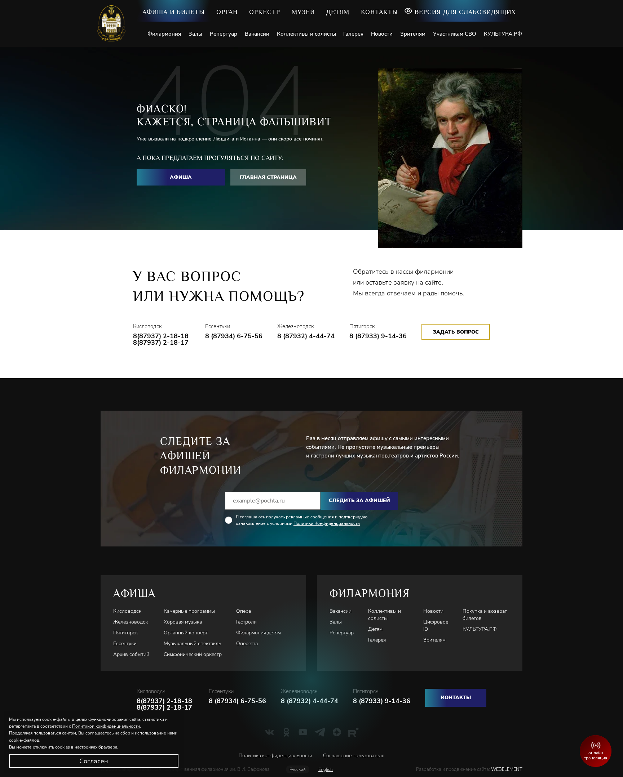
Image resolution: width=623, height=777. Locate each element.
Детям (337, 11)
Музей (303, 11)
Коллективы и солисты (306, 33)
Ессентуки (125, 643)
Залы (195, 33)
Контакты (379, 11)
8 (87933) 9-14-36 (378, 336)
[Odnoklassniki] (286, 732)
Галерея (353, 33)
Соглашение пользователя (353, 755)
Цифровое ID (435, 626)
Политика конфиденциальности (275, 755)
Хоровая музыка (183, 622)
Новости (382, 33)
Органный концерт (186, 632)
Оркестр (264, 11)
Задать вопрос (456, 332)
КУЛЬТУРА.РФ (503, 33)
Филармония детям (258, 632)
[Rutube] (353, 732)
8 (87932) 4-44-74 (306, 336)
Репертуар (223, 33)
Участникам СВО (454, 33)
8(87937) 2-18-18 (161, 336)
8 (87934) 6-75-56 (233, 336)
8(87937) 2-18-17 (161, 342)
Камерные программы (189, 611)
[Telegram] (320, 732)
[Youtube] (303, 732)
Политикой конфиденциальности (106, 726)
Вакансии (257, 33)
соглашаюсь (252, 517)
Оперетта (247, 643)
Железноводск (130, 622)
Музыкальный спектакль (192, 643)
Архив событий (131, 654)
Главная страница (268, 177)
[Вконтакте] (269, 732)
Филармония (164, 33)
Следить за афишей (359, 500)
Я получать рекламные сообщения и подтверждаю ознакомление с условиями (301, 520)
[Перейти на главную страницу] (114, 23)
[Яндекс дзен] (336, 732)
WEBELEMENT (506, 769)
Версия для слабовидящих (465, 11)
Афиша (181, 177)
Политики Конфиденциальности (326, 523)
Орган (227, 11)
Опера (243, 611)
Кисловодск (127, 611)
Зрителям (412, 33)
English (325, 769)
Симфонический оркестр (193, 654)
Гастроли (246, 622)
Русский (298, 769)
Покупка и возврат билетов (485, 615)
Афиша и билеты (173, 11)
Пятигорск (125, 632)
